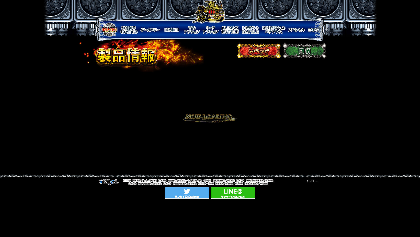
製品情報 (109, 30)
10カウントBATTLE (250, 30)
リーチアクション (210, 30)
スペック (258, 51)
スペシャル (296, 30)
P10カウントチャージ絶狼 (209, 12)
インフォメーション (313, 30)
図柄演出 (172, 30)
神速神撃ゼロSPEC (128, 30)
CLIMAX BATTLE (230, 30)
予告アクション (191, 30)
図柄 (304, 51)
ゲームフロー (150, 30)
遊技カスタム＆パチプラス (274, 30)
